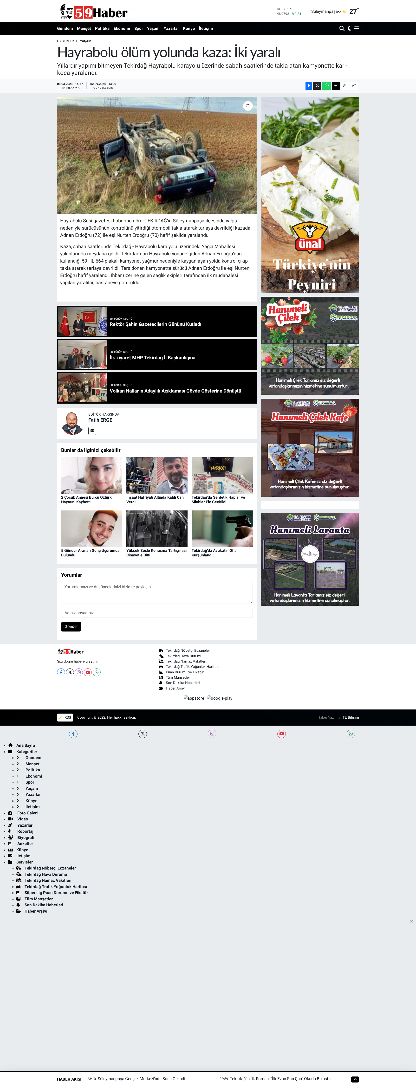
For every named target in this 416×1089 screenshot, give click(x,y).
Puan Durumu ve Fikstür (185, 672)
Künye (189, 28)
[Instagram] (79, 672)
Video (22, 819)
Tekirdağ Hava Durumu (184, 656)
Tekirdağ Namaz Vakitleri (186, 661)
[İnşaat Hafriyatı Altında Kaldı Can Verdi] (157, 475)
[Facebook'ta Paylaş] (309, 86)
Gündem (65, 28)
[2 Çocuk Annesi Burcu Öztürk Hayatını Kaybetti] (91, 475)
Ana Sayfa (25, 745)
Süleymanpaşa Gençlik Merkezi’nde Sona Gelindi (141, 1078)
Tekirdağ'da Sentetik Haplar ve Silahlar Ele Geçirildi (218, 499)
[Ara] (342, 29)
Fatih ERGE (100, 420)
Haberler (65, 41)
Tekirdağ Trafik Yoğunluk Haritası (192, 666)
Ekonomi (122, 28)
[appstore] (194, 698)
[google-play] (220, 698)
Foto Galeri (27, 813)
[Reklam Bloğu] (310, 194)
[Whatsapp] (97, 672)
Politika (102, 28)
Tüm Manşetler (178, 677)
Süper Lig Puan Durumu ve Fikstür (56, 892)
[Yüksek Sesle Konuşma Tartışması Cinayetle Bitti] (157, 528)
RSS (67, 717)
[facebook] (73, 734)
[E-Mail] (92, 431)
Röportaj (24, 831)
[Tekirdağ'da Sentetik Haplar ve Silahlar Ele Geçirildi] (222, 475)
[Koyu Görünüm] (348, 29)
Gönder (71, 626)
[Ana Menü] (355, 29)
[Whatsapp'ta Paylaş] (326, 86)
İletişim (206, 28)
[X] (70, 672)
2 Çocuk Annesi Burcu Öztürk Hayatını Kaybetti (86, 499)
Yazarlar (171, 28)
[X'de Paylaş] (317, 86)
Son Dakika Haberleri (183, 683)
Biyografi (25, 837)
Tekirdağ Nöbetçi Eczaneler (188, 650)
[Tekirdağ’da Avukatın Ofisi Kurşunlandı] (222, 528)
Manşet (84, 28)
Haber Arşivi (176, 688)
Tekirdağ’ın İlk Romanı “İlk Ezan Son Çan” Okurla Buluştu (280, 1078)
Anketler (24, 843)
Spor (138, 28)
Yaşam (153, 28)
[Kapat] (413, 921)
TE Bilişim (351, 717)
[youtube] (281, 734)
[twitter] (142, 734)
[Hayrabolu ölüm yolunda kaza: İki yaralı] (157, 155)
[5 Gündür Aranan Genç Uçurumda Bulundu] (91, 528)
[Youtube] (88, 672)
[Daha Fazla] (336, 86)
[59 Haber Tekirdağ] (105, 11)
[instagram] (212, 734)
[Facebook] (61, 672)
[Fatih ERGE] (72, 422)
